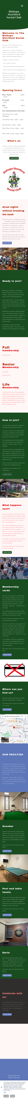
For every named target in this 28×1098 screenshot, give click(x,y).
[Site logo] (14, 20)
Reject (12, 1096)
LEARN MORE (14, 158)
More (5, 1092)
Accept (6, 1096)
